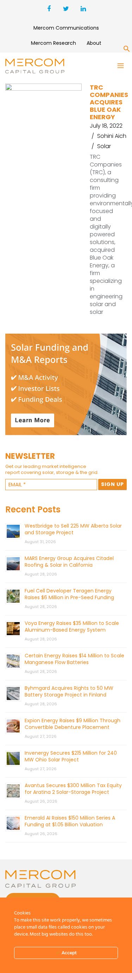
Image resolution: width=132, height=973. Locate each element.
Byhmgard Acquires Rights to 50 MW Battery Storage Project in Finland (69, 691)
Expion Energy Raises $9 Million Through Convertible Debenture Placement (72, 724)
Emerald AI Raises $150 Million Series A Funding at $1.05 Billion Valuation (70, 821)
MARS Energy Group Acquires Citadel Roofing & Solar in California (69, 561)
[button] (126, 50)
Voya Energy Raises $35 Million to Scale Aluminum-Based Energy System (72, 626)
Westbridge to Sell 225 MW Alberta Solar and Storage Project (73, 529)
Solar (104, 146)
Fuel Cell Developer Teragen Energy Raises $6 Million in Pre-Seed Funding (69, 594)
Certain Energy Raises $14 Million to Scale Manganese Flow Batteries (74, 659)
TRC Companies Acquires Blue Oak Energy (109, 102)
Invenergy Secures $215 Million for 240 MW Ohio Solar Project (71, 756)
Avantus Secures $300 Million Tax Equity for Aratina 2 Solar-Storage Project (73, 789)
